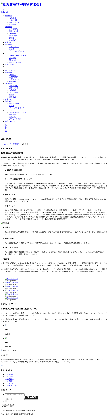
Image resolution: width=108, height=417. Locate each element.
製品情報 (8, 27)
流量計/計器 (13, 31)
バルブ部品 (13, 29)
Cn (2, 12)
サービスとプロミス (16, 51)
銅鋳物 (11, 38)
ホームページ (10, 70)
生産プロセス (14, 22)
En (4, 12)
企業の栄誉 (13, 20)
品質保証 (8, 44)
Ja (2, 10)
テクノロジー (14, 47)
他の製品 (12, 40)
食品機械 (12, 33)
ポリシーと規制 (15, 62)
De (8, 12)
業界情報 (12, 58)
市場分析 (12, 60)
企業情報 (8, 16)
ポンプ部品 (13, 36)
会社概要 (12, 18)
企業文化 (8, 42)
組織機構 (12, 24)
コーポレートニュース (17, 55)
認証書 (11, 49)
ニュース (8, 53)
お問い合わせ (10, 64)
